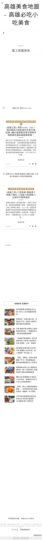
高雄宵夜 (30, 189)
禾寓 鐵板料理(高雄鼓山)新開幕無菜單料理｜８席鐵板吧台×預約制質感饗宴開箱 (26, 331)
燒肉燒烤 (21, 189)
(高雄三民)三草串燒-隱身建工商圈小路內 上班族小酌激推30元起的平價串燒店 (21, 195)
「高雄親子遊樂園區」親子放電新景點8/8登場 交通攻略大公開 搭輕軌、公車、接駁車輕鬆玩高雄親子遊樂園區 (26, 342)
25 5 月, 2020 (8, 226)
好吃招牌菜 (20, 121)
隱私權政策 (25, 538)
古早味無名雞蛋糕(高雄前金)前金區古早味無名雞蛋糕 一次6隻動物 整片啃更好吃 (26, 398)
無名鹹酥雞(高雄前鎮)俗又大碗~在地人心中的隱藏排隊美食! (26, 312)
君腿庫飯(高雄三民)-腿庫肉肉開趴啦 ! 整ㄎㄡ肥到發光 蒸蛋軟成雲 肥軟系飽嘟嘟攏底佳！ (26, 371)
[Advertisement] (21, 82)
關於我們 (16, 538)
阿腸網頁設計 (25, 529)
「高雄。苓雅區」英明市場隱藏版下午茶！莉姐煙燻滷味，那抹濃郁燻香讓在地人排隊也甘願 (26, 361)
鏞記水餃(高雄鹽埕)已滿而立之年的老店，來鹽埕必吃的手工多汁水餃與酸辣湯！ (26, 379)
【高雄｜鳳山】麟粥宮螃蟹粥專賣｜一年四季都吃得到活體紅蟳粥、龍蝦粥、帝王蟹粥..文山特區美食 (26, 390)
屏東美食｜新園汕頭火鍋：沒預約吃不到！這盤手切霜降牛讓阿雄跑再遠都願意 (26, 321)
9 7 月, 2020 (8, 164)
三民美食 (10, 121)
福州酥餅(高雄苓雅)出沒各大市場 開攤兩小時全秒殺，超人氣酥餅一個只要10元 (26, 350)
